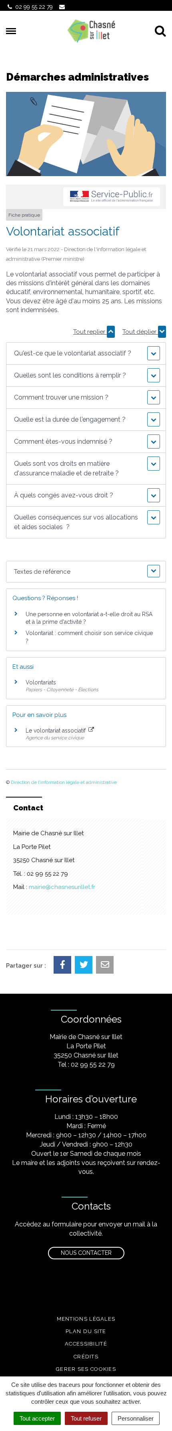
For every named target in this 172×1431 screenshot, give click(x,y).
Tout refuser (86, 1418)
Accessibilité (86, 1344)
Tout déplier (140, 331)
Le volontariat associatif (56, 730)
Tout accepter (37, 1418)
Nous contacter (86, 1253)
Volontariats (41, 682)
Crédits (86, 1357)
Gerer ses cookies (86, 1369)
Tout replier (90, 331)
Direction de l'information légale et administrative (64, 782)
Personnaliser (136, 1418)
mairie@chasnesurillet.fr (62, 887)
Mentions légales (86, 1319)
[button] (86, 353)
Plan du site (86, 1331)
